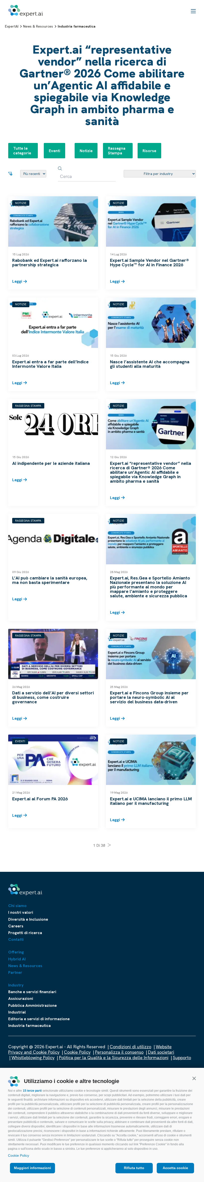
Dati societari (161, 1052)
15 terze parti (32, 1090)
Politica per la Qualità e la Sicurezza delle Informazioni (113, 1057)
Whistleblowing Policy (32, 1057)
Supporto (182, 1057)
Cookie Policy (18, 1155)
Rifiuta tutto (134, 1168)
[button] (194, 1078)
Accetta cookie (175, 1168)
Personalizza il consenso (119, 1052)
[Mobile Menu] (193, 11)
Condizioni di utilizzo (130, 1046)
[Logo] (25, 11)
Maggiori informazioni (32, 1168)
